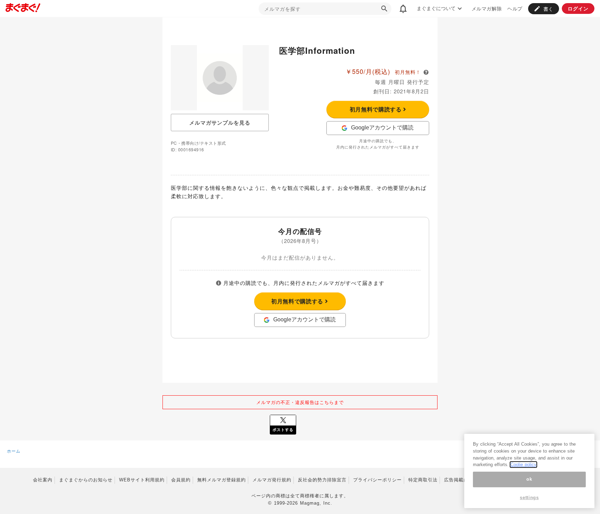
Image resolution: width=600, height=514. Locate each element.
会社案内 (42, 479)
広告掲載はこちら (463, 479)
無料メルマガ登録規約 (221, 479)
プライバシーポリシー (377, 479)
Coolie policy (523, 464)
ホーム (13, 451)
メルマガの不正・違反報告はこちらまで (300, 402)
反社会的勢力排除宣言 (322, 479)
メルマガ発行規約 (271, 479)
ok (529, 479)
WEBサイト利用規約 (142, 479)
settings (529, 497)
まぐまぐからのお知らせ (85, 479)
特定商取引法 (423, 479)
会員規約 (181, 479)
